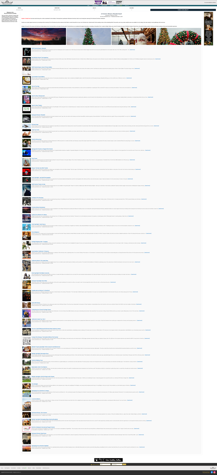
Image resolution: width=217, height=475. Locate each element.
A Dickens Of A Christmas (37, 197)
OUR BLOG (119, 5)
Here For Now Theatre (37, 105)
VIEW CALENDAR (104, 5)
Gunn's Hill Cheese (36, 302)
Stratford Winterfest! (36, 139)
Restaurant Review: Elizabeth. (38, 114)
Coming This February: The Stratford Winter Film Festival (45, 337)
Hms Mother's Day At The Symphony (40, 57)
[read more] (132, 49)
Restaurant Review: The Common (39, 412)
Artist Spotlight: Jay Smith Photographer (41, 177)
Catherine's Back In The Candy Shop (40, 260)
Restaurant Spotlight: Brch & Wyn (39, 280)
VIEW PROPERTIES (95, 5)
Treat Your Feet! (35, 129)
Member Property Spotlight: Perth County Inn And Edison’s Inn (46, 346)
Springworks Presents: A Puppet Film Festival (42, 149)
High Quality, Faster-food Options (39, 367)
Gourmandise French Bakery (38, 76)
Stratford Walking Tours (37, 360)
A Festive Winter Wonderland (38, 207)
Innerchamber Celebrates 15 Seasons (40, 251)
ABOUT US (127, 5)
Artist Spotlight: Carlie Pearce (39, 224)
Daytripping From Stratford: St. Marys (40, 390)
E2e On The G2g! (35, 86)
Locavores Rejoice (36, 398)
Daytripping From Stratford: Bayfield (40, 445)
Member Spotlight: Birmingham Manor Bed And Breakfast (45, 419)
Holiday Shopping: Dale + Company (40, 241)
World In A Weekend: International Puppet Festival (43, 427)
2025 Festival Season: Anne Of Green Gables (42, 67)
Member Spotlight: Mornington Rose (40, 353)
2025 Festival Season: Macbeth (39, 48)
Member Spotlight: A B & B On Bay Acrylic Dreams (43, 376)
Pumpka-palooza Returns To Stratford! (41, 290)
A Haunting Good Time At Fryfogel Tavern (41, 309)
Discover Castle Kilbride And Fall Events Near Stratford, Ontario (46, 328)
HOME (88, 5)
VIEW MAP (112, 5)
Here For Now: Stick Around (38, 95)
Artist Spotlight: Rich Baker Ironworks (40, 273)
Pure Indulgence (35, 232)
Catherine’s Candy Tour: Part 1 (38, 319)
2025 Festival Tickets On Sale (38, 184)
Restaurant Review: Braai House (39, 433)
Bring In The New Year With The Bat (40, 168)
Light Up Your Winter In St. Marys (39, 214)
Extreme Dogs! (35, 124)
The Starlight (35, 384)
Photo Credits (207, 472)
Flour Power (34, 158)
